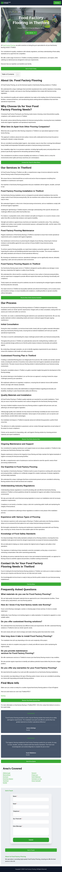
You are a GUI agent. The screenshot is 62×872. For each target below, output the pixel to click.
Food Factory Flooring (9, 45)
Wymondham (6, 775)
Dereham (5, 777)
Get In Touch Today (31, 68)
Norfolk (5, 782)
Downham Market (8, 779)
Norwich (34, 773)
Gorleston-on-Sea (37, 779)
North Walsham (36, 777)
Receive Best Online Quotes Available (31, 297)
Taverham (6, 781)
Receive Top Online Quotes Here (31, 439)
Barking (3, 695)
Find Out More (31, 584)
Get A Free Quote (31, 761)
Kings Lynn (35, 775)
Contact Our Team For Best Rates (31, 162)
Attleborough (6, 773)
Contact (57, 2)
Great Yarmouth (36, 781)
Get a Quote (30, 32)
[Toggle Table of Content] (16, 74)
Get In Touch (31, 850)
